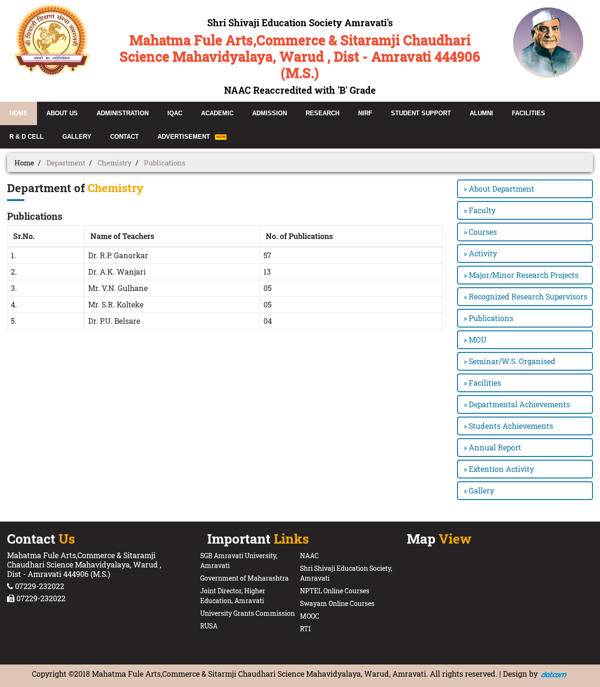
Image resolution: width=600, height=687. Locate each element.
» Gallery (479, 490)
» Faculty (479, 210)
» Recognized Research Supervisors (525, 296)
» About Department (499, 189)
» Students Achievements (508, 426)
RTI (305, 628)
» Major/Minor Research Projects (521, 275)
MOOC (309, 616)
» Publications (488, 318)
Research (322, 113)
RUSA (209, 625)
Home (24, 162)
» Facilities (482, 383)
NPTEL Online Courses (334, 590)
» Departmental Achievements (517, 404)
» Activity (480, 253)
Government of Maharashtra (244, 578)
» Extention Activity (499, 469)
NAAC (309, 555)
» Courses (480, 232)
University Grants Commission (247, 613)
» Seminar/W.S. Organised (509, 361)
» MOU (475, 339)
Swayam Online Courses (337, 603)
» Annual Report (492, 447)
